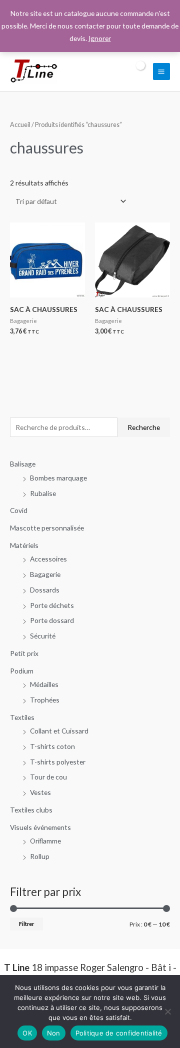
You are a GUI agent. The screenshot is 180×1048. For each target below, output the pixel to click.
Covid (19, 510)
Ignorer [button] (99, 38)
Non (53, 1033)
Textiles (22, 717)
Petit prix (24, 653)
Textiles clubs (31, 810)
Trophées (45, 700)
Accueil (20, 124)
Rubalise (43, 493)
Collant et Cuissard (59, 730)
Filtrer (26, 923)
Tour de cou (48, 776)
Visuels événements (40, 827)
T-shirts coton (52, 746)
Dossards (45, 590)
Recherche (144, 427)
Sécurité (43, 636)
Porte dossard (52, 620)
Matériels (24, 545)
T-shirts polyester (58, 762)
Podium (22, 670)
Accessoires (48, 558)
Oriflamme (45, 840)
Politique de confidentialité (119, 1033)
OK (27, 1033)
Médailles (44, 684)
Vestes (40, 792)
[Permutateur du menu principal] (161, 71)
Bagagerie (45, 574)
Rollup (40, 856)
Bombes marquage (58, 478)
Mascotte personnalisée (47, 528)
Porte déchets (52, 605)
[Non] (167, 1011)
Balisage (23, 464)
